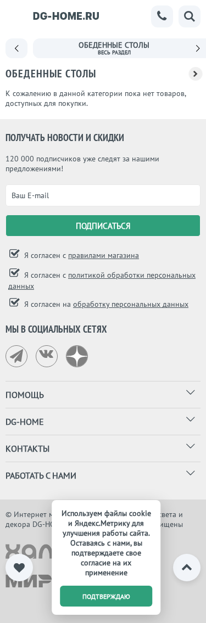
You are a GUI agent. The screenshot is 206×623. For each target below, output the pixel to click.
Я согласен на (105, 304)
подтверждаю (106, 596)
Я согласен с (80, 255)
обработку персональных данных (130, 304)
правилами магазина (103, 255)
